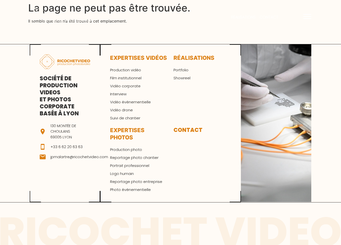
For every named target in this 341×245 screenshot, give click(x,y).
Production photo (126, 149)
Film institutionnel (126, 78)
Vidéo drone (121, 110)
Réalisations (243, 17)
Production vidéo (125, 70)
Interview (118, 94)
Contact (269, 17)
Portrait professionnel (129, 165)
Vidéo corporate (125, 86)
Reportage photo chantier (134, 157)
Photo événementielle (130, 189)
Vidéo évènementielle (130, 102)
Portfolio (180, 70)
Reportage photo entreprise (136, 181)
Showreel (181, 78)
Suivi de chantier (125, 118)
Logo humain (122, 173)
